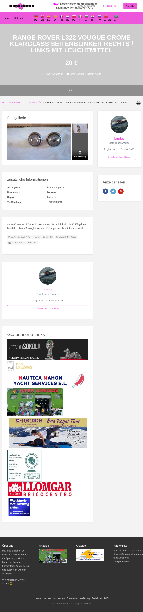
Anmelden (130, 6)
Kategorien (19, 18)
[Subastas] (24, 465)
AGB (106, 598)
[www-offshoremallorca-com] (90, 554)
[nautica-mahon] (47, 380)
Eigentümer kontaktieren (48, 308)
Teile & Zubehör (54, 74)
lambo (48, 290)
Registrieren (110, 6)
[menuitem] (85, 6)
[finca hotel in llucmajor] (20, 366)
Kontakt (47, 598)
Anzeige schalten (87, 6)
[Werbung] (19, 506)
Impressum (59, 598)
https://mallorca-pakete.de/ (127, 550)
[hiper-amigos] (35, 402)
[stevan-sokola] (47, 349)
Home (7, 18)
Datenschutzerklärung (78, 598)
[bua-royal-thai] (48, 432)
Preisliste (97, 598)
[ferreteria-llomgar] (39, 488)
